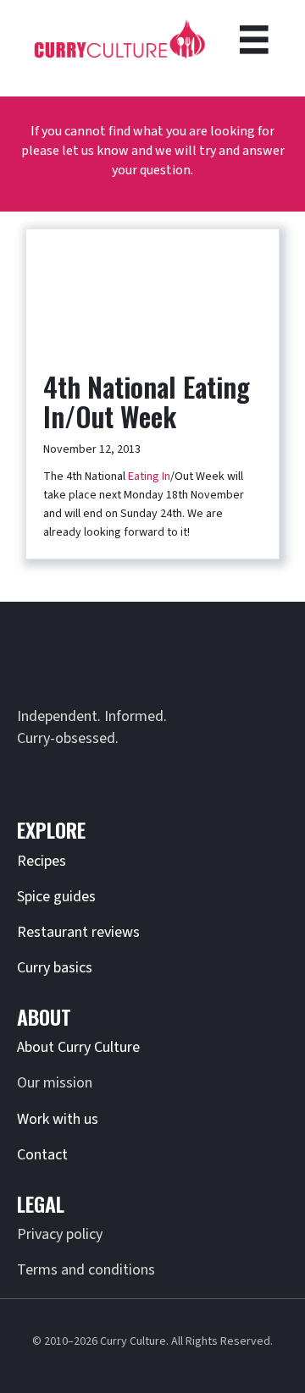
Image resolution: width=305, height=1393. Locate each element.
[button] (34, 775)
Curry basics (54, 967)
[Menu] (254, 40)
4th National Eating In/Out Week (146, 401)
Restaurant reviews (78, 932)
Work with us (57, 1119)
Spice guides (56, 896)
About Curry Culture (78, 1047)
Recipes (41, 861)
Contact (42, 1154)
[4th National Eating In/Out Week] (152, 291)
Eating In (149, 476)
